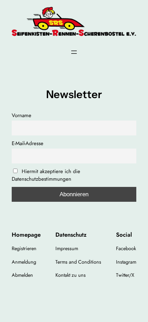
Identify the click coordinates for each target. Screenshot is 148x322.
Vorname (21, 115)
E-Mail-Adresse (27, 143)
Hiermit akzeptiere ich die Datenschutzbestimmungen (46, 175)
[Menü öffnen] (74, 52)
